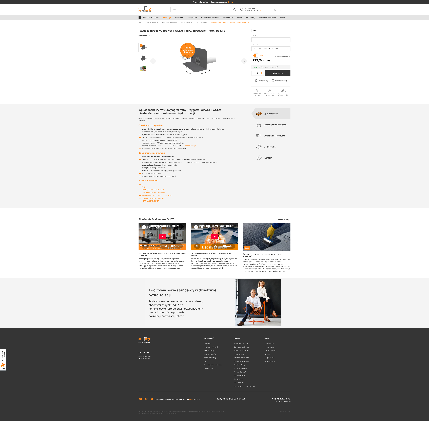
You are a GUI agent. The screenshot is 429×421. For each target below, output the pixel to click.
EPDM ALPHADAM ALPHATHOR (153, 198)
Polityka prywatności (211, 347)
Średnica (256, 36)
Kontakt (267, 354)
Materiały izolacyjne (241, 343)
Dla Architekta (239, 383)
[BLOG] (266, 237)
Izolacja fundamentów (241, 358)
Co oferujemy (269, 347)
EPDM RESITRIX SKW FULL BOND (153, 193)
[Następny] (244, 61)
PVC (143, 187)
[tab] (272, 113)
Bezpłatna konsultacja (241, 351)
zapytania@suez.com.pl (231, 398)
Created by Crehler (285, 411)
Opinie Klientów (270, 361)
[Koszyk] (288, 9)
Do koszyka (278, 73)
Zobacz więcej (283, 220)
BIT (143, 184)
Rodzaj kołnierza (258, 45)
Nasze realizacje (270, 351)
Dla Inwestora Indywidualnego (244, 386)
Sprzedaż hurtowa (240, 368)
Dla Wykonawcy (239, 376)
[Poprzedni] (153, 61)
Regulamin (207, 343)
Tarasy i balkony (239, 365)
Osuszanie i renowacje (241, 361)
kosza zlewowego (190, 146)
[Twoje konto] (281, 9)
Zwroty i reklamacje (210, 358)
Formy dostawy (209, 351)
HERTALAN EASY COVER (150, 201)
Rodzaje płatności (210, 354)
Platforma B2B (208, 368)
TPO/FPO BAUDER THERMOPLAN (153, 190)
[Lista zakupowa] (274, 9)
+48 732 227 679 (250, 8)
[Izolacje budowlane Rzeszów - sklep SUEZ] (145, 9)
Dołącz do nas (269, 358)
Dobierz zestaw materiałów (213, 365)
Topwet (255, 30)
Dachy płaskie (239, 354)
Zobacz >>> (232, 2)
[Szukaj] (234, 9)
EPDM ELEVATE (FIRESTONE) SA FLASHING (157, 195)
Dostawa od (281, 56)
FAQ (205, 361)
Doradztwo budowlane (242, 347)
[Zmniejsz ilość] (254, 73)
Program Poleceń (240, 372)
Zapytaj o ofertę (281, 80)
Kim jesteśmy (269, 343)
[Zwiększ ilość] (262, 73)
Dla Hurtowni (238, 379)
